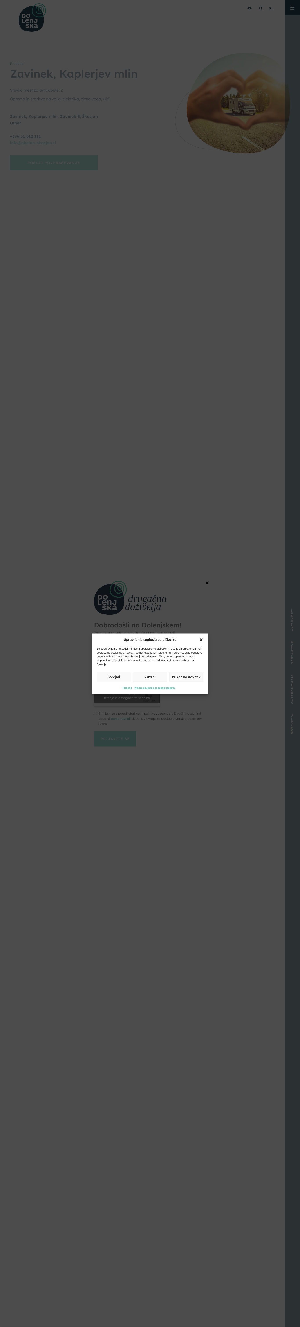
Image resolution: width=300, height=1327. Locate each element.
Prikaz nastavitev (186, 677)
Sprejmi (114, 677)
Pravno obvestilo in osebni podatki (154, 687)
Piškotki (127, 687)
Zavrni (150, 677)
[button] (201, 639)
